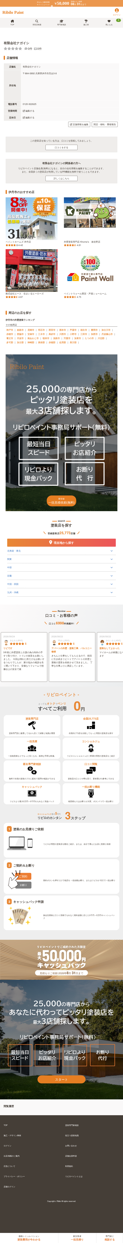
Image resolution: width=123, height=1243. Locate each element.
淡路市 (56, 338)
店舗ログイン (9, 1186)
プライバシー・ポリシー (14, 1176)
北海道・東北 (14, 550)
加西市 (94, 334)
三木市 (41, 334)
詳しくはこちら (61, 178)
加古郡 (20, 342)
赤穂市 (9, 334)
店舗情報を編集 (80, 124)
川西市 (62, 334)
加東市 (77, 338)
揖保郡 (41, 342)
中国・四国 (12, 584)
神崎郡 (31, 342)
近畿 (9, 575)
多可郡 (9, 342)
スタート (61, 1079)
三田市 (83, 334)
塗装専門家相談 (72, 1125)
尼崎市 (31, 329)
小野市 (73, 334)
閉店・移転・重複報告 (105, 124)
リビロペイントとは (73, 1176)
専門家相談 (61, 24)
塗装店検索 (37, 24)
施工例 (86, 24)
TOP (12, 24)
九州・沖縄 (12, 592)
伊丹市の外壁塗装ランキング (20, 319)
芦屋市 (73, 329)
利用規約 (69, 1166)
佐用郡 (62, 342)
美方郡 (73, 342)
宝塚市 (31, 334)
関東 (9, 559)
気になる (112, 22)
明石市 (41, 329)
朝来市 (46, 338)
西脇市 (20, 334)
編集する (29, 110)
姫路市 (20, 329)
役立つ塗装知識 (72, 1135)
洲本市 (62, 329)
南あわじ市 (33, 338)
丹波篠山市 (107, 334)
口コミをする (61, 147)
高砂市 (52, 334)
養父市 (9, 338)
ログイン (7, 1145)
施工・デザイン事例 (12, 1135)
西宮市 (52, 329)
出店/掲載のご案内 (12, 1155)
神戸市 (9, 329)
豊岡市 (94, 329)
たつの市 (89, 338)
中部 (9, 567)
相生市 (83, 329)
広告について (9, 1166)
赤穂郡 (52, 342)
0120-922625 (29, 104)
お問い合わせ (71, 1145)
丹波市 (20, 338)
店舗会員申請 (71, 1155)
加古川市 (106, 329)
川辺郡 (101, 338)
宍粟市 (67, 338)
